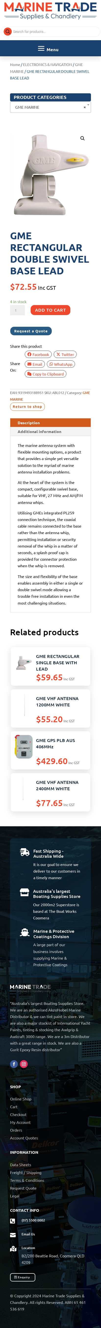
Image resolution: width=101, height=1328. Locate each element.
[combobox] (50, 107)
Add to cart (50, 310)
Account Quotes (24, 1137)
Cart (13, 1106)
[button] (82, 138)
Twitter (68, 354)
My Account (20, 1122)
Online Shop (20, 1098)
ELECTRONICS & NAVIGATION (47, 64)
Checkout (18, 1114)
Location (28, 1247)
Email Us (28, 1234)
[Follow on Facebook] (14, 1064)
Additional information (39, 431)
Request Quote (23, 1187)
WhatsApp (63, 364)
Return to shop (27, 406)
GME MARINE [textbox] (49, 106)
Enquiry (24, 1277)
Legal (14, 1195)
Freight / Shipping (25, 1172)
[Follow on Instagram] (24, 1064)
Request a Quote (31, 330)
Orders (16, 1129)
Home (15, 64)
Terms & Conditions (27, 1180)
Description (29, 422)
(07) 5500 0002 (33, 1220)
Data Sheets (20, 1164)
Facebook (41, 354)
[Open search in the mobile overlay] (50, 32)
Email (37, 364)
